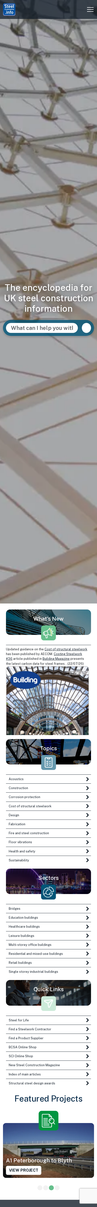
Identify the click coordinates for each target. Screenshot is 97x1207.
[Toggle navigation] (90, 9)
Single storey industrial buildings (33, 972)
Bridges (14, 908)
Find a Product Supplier (26, 1038)
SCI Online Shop (21, 1056)
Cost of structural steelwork (66, 649)
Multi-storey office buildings (30, 945)
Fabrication (17, 824)
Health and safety (22, 851)
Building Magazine (56, 659)
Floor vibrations (20, 842)
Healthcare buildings (24, 926)
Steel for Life (19, 1020)
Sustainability (19, 860)
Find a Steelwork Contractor (30, 1029)
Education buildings (23, 917)
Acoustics (16, 779)
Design (14, 815)
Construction (18, 788)
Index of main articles (25, 1074)
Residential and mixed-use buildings (36, 954)
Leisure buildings (21, 936)
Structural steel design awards (32, 1083)
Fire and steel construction (29, 833)
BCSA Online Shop (23, 1047)
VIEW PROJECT (23, 1170)
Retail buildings (20, 963)
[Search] (86, 328)
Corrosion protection (24, 797)
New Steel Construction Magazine (34, 1065)
